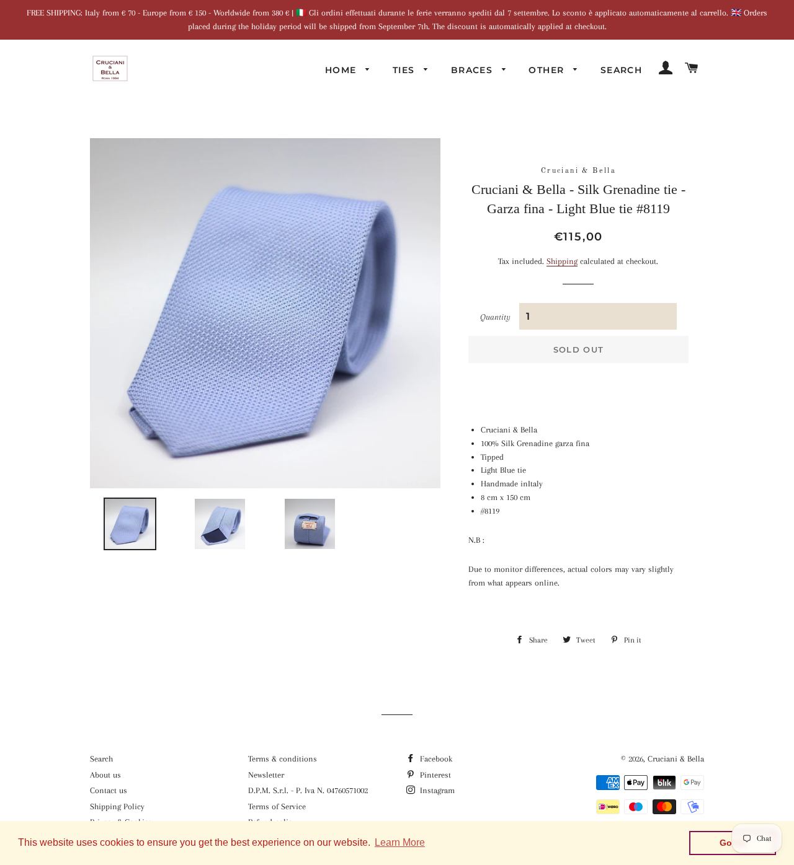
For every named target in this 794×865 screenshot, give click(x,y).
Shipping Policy (117, 806)
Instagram (436, 790)
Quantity (495, 317)
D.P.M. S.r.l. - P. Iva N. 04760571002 (308, 790)
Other (548, 70)
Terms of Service (277, 806)
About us (105, 774)
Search (621, 70)
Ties (405, 70)
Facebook (434, 758)
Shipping (562, 261)
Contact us (108, 790)
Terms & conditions (282, 758)
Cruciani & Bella (676, 758)
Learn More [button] (400, 842)
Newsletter (266, 774)
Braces (473, 70)
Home (342, 70)
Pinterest (434, 774)
